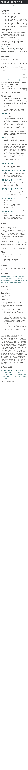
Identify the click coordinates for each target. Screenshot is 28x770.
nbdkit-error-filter (12, 1)
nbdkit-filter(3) (18, 282)
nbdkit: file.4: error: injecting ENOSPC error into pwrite (14, 248)
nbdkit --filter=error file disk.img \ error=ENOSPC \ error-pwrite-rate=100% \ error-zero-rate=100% (14, 75)
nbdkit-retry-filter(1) (16, 280)
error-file (4, 137)
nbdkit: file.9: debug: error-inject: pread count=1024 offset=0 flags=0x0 (14, 239)
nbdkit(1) (3, 276)
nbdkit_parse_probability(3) (9, 374)
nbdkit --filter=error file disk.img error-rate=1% (14, 63)
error (2, 98)
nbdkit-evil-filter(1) (6, 47)
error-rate (4, 113)
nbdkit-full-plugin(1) (12, 278)
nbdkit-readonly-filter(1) (8, 50)
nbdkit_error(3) (20, 243)
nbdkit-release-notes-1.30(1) (14, 376)
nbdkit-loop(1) (17, 372)
